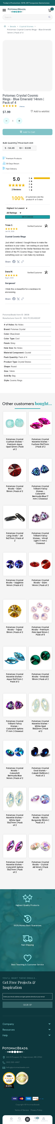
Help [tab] (5, 1035)
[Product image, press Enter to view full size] (27, 65)
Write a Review (27, 217)
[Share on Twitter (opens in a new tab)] (18, 262)
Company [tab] (8, 1024)
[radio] (39, 178)
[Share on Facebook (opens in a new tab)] (13, 262)
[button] (4, 10)
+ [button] (19, 121)
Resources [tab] (9, 1029)
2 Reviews (22, 106)
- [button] (6, 121)
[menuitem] (21, 1110)
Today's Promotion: (12, 3)
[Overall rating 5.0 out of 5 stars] (10, 106)
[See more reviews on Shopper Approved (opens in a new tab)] (22, 262)
